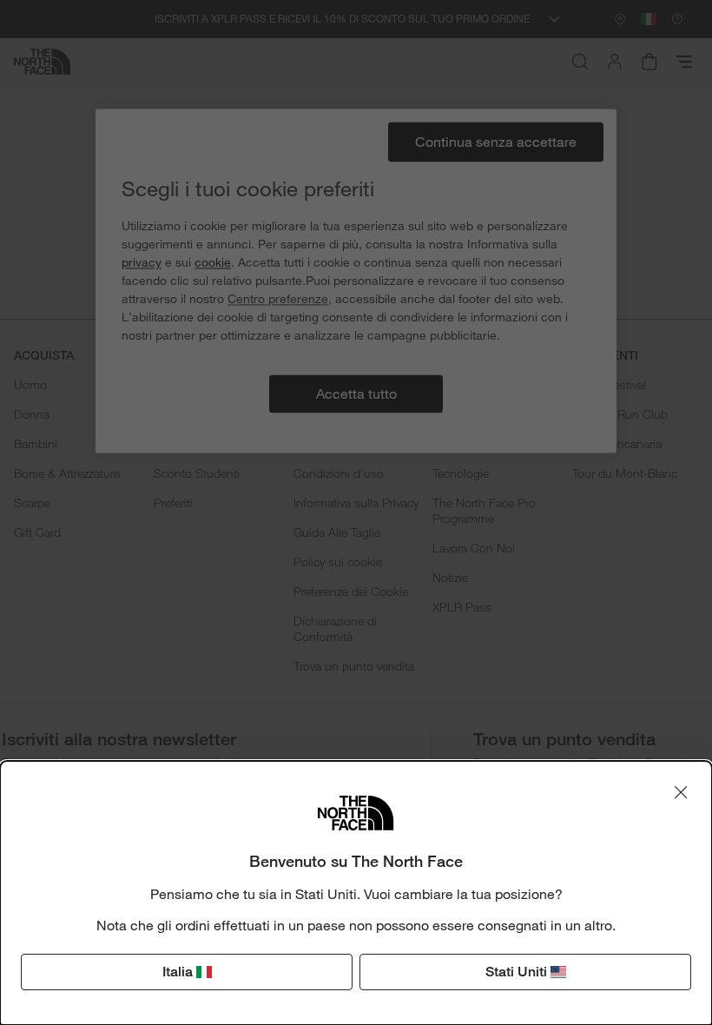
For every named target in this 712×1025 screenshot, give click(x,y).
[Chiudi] (680, 792)
